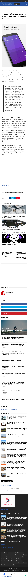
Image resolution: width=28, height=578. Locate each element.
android (21, 556)
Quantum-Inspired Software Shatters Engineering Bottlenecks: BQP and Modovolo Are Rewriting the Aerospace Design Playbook (13, 231)
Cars (8, 554)
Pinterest (14, 313)
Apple (5, 552)
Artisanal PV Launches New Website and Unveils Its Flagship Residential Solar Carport (16, 475)
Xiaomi (16, 556)
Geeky (2, 556)
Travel (12, 556)
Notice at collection (7, 576)
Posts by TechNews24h (6, 485)
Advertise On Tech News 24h (7, 547)
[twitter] (22, 1)
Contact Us (3, 544)
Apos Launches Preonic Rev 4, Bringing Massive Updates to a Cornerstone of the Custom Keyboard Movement (16, 469)
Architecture (10, 552)
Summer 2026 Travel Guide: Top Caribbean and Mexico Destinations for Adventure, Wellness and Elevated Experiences (17, 530)
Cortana (10, 8)
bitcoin (2, 558)
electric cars (3, 560)
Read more (5, 185)
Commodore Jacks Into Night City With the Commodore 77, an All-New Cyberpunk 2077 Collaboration (17, 430)
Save (18, 197)
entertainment (19, 560)
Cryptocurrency (18, 554)
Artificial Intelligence (19, 552)
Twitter (14, 307)
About (2, 545)
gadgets (3, 562)
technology (4, 9)
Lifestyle (7, 556)
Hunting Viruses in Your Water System (11, 244)
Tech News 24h (4, 509)
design (12, 558)
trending (9, 564)
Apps (6, 8)
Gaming (24, 554)
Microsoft (15, 8)
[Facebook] (9, 568)
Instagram (14, 310)
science (8, 562)
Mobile (19, 8)
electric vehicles (11, 560)
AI (1, 552)
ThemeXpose (22, 570)
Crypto (12, 554)
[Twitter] (11, 568)
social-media (14, 562)
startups (24, 562)
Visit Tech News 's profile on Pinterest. (9, 409)
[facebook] (20, 1)
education (18, 558)
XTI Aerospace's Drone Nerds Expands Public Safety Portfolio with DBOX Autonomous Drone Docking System (16, 462)
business (8, 558)
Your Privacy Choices (11, 574)
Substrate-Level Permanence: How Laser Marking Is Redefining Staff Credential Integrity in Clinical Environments (13, 216)
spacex (19, 562)
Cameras (3, 554)
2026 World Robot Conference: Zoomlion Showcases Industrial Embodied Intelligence (16, 417)
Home (3, 8)
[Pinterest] (25, 1)
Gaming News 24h (5, 511)
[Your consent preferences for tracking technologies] (25, 575)
